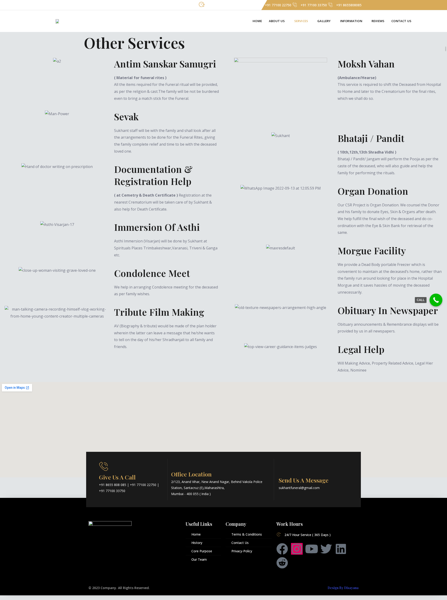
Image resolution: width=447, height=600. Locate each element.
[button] (278, 21)
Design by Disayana (343, 588)
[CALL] (436, 300)
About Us (277, 21)
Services (301, 21)
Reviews (378, 21)
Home (257, 21)
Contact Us (401, 21)
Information (351, 21)
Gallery (324, 21)
